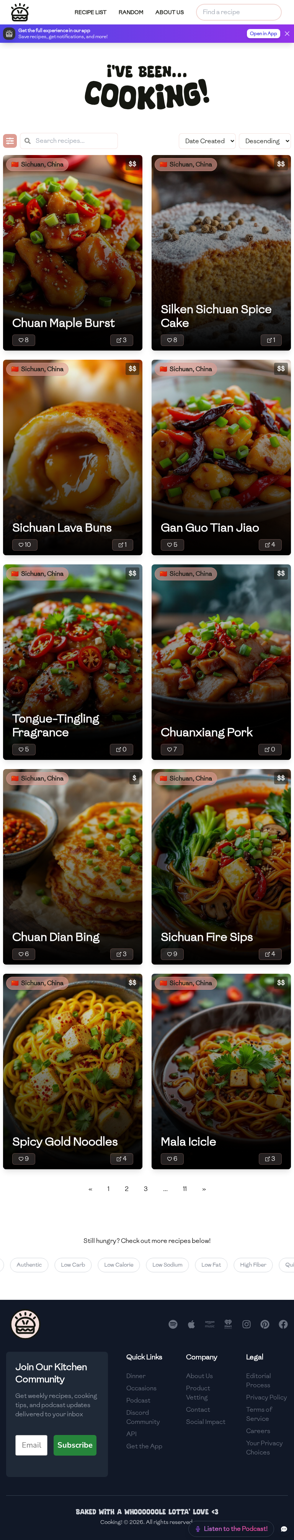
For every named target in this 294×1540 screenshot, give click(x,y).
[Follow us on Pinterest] (265, 1324)
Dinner (135, 1376)
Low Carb (55, 1265)
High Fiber (235, 1265)
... (165, 1189)
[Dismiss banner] (287, 33)
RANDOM (131, 12)
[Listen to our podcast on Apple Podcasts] (191, 1324)
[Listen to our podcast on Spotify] (173, 1324)
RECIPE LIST (90, 12)
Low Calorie (100, 1265)
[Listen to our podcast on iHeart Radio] (228, 1324)
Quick (274, 1265)
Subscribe (75, 1445)
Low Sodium (149, 1265)
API (131, 1434)
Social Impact (205, 1422)
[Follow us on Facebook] (283, 1324)
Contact (198, 1410)
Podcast (138, 1400)
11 (185, 1189)
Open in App (263, 34)
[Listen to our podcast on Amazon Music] (209, 1324)
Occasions (141, 1388)
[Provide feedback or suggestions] (284, 1529)
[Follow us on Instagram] (246, 1324)
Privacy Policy (266, 1397)
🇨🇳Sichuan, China (37, 164)
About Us (199, 1376)
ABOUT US (169, 12)
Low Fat (193, 1265)
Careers (258, 1431)
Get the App (144, 1446)
